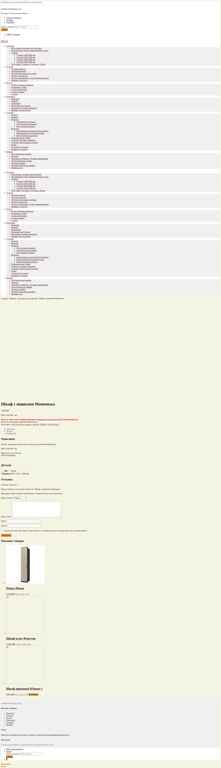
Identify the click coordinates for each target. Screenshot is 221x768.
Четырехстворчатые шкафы (23, 165)
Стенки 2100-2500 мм (25, 57)
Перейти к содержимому (31, 2)
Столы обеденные (19, 90)
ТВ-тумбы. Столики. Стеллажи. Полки (28, 64)
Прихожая (10, 96)
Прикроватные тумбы (20, 138)
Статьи (38, 735)
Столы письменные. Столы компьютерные (30, 78)
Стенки (14, 53)
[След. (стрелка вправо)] (5, 766)
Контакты (5, 735)
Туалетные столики (19, 147)
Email (4, 526)
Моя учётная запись (14, 749)
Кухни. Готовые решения (22, 85)
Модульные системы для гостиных (26, 48)
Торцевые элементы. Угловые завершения (29, 159)
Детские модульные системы (23, 73)
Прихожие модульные (20, 106)
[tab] (113, 429)
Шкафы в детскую (19, 80)
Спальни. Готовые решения (23, 140)
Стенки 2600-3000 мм (25, 60)
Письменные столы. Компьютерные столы (29, 50)
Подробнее (33, 694)
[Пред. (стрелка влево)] (2, 766)
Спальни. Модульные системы (24, 142)
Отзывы (9, 20)
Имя (3, 521)
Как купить (23, 735)
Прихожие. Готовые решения (24, 108)
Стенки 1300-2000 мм (25, 55)
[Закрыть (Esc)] (2, 764)
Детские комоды (18, 69)
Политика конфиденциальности (55, 735)
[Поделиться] (5, 764)
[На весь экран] (7, 764)
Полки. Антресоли (19, 76)
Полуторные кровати (25, 126)
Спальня (10, 113)
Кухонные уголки (19, 87)
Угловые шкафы (18, 163)
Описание (10, 429)
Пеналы (14, 156)
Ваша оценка (7, 498)
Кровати (15, 119)
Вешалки (15, 99)
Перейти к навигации (10, 2)
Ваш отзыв (6, 517)
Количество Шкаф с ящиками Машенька (18, 422)
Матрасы (15, 129)
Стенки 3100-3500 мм (25, 62)
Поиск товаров (7, 27)
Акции (31, 735)
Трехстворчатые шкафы (21, 161)
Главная (4, 298)
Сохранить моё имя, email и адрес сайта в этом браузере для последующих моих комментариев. (45, 531)
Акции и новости (13, 18)
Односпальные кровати (26, 124)
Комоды (14, 117)
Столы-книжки (18, 92)
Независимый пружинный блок (30, 133)
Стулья (14, 94)
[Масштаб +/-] (10, 764)
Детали (9, 431)
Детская (9, 67)
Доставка (10, 22)
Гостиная (10, 46)
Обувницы (16, 103)
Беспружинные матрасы (26, 136)
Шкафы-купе (17, 168)
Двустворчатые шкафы (21, 154)
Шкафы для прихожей (21, 110)
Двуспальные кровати (26, 122)
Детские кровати (18, 71)
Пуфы (13, 145)
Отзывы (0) (11, 433)
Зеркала (14, 101)
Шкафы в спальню (19, 149)
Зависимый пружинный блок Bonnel (32, 131)
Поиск (4, 30)
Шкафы (9, 152)
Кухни (9, 83)
